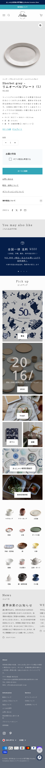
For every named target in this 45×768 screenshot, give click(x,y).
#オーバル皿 (6, 129)
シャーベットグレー (31, 79)
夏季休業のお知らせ (17, 605)
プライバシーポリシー (10, 721)
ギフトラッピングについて (13, 192)
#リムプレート (17, 129)
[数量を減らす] (6, 142)
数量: (4, 138)
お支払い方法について (10, 701)
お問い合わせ (7, 179)
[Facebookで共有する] (12, 210)
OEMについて (30, 701)
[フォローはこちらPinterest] (10, 733)
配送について (7, 697)
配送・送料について (10, 185)
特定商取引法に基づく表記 (10, 717)
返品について (7, 704)
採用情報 (5, 725)
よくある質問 (7, 708)
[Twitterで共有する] (16, 210)
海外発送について (23, 7)
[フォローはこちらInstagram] (4, 733)
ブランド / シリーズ (15, 79)
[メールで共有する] (25, 210)
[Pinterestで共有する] (21, 210)
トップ (4, 79)
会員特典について (31, 704)
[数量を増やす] (15, 142)
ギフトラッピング (31, 697)
